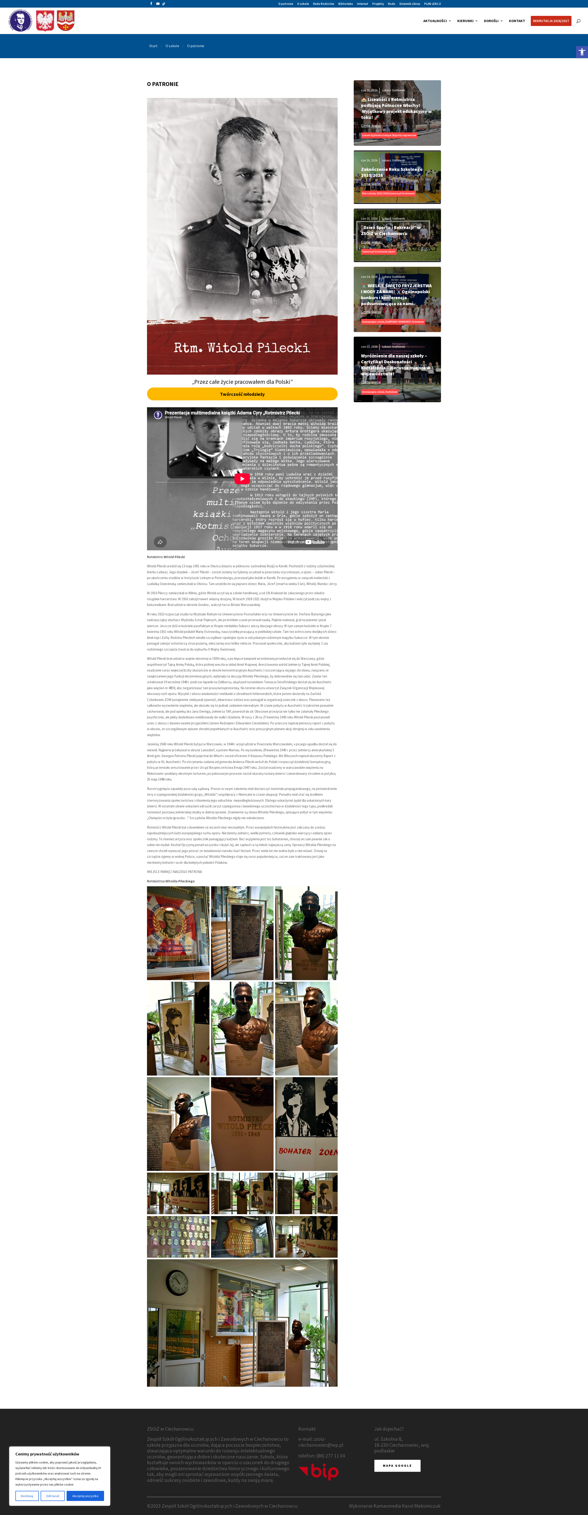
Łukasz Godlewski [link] (393, 90)
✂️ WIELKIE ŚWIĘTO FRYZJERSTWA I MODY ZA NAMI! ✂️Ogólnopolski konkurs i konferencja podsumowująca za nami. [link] (396, 294)
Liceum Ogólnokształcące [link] (377, 135)
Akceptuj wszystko (85, 1496)
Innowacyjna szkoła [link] (373, 321)
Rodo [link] (391, 4)
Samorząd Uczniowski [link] (402, 193)
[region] (59, 1476)
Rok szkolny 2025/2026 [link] (375, 193)
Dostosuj (27, 1496)
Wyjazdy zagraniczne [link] (404, 135)
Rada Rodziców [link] (323, 4)
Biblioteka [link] (345, 4)
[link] (582, 52)
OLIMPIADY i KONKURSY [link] (398, 321)
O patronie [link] (285, 4)
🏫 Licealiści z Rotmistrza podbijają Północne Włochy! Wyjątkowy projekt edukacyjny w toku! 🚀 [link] (396, 108)
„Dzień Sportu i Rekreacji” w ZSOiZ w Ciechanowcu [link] (391, 230)
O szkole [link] (303, 4)
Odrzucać (52, 1496)
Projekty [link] (378, 4)
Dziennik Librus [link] (409, 4)
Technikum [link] (418, 321)
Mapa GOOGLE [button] (397, 1465)
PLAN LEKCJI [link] (432, 4)
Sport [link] (391, 251)
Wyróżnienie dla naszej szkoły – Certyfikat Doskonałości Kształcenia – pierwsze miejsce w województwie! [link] (395, 364)
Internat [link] (362, 4)
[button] (151, 4)
